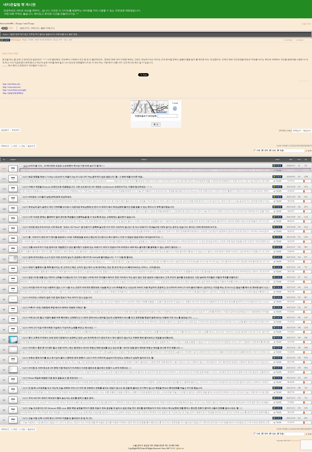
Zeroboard (295, 440)
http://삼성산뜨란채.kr (13, 93)
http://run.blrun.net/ (11, 84)
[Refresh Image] (175, 110)
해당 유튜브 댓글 (10, 53)
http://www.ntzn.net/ (12, 87)
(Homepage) (16, 40)
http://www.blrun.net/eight (14, 90)
